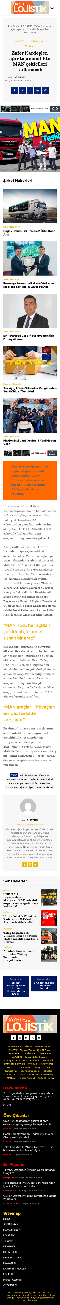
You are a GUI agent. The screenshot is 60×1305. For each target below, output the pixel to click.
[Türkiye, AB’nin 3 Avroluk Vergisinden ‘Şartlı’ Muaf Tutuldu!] (30, 363)
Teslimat (30, 46)
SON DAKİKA (37, 41)
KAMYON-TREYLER (12, 1190)
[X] (22, 90)
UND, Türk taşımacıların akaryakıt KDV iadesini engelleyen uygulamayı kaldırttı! (20, 900)
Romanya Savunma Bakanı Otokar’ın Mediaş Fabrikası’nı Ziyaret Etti (28, 285)
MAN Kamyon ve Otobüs (23, 783)
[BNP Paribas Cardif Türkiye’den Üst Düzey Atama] (30, 311)
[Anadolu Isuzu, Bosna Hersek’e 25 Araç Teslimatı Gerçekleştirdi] (49, 954)
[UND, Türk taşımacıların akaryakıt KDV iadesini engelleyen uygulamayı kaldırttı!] (49, 897)
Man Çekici (47, 779)
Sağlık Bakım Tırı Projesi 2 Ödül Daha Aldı (29, 232)
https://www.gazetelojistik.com (30, 825)
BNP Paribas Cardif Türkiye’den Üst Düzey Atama (28, 337)
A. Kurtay (20, 77)
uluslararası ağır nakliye (19, 787)
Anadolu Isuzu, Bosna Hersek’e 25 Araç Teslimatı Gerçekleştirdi (18, 955)
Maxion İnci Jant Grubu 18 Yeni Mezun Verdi (29, 442)
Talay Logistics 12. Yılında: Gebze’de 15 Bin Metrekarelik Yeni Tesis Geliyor (20, 937)
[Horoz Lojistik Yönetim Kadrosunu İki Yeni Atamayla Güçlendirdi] (49, 918)
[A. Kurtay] (30, 806)
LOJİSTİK (26, 26)
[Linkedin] (30, 90)
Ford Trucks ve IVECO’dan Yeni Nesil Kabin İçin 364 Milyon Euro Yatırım (29, 1184)
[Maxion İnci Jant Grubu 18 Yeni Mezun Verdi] (30, 415)
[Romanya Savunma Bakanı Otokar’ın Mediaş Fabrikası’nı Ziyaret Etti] (30, 258)
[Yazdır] (37, 90)
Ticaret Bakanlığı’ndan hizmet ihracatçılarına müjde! (16, 988)
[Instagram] (30, 864)
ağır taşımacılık (28, 775)
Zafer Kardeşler (44, 787)
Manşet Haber (10, 1177)
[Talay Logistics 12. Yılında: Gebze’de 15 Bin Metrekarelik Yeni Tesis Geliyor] (49, 936)
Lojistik (34, 779)
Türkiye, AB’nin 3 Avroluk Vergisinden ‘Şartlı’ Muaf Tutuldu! (29, 389)
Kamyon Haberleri (17, 779)
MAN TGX (45, 783)
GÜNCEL (8, 890)
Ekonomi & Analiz (12, 384)
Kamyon (44, 775)
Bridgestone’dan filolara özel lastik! (44, 985)
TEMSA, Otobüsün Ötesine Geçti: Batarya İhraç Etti (29, 1171)
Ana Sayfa (13, 26)
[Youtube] (39, 1037)
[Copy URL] (45, 90)
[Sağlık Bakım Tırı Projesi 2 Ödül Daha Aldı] (30, 206)
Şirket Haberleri (11, 227)
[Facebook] (14, 90)
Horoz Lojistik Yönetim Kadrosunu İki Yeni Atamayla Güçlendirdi (19, 919)
